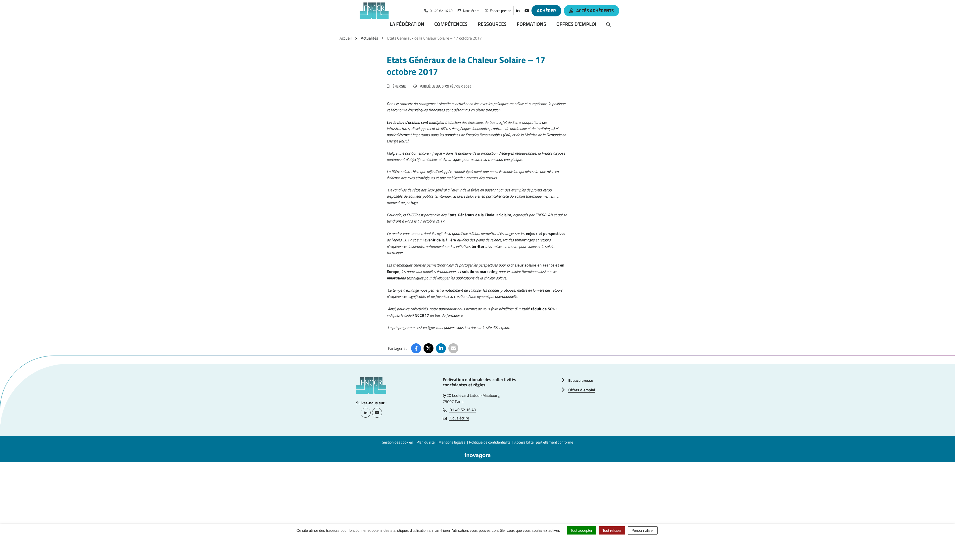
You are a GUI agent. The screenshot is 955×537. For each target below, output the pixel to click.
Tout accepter (581, 530)
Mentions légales (451, 442)
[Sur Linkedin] (441, 348)
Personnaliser (642, 530)
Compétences (451, 24)
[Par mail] (453, 348)
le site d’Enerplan (495, 327)
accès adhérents (595, 10)
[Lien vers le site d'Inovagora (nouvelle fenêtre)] (477, 455)
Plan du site (426, 442)
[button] (941, 523)
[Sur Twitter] (428, 348)
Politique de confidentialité (490, 442)
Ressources (492, 24)
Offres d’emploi (576, 24)
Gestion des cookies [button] (397, 442)
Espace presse (580, 380)
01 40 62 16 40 (462, 410)
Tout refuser (611, 530)
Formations (531, 24)
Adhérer (546, 10)
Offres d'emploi (581, 390)
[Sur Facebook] (416, 348)
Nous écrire (459, 418)
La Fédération (407, 24)
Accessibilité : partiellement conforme (543, 442)
